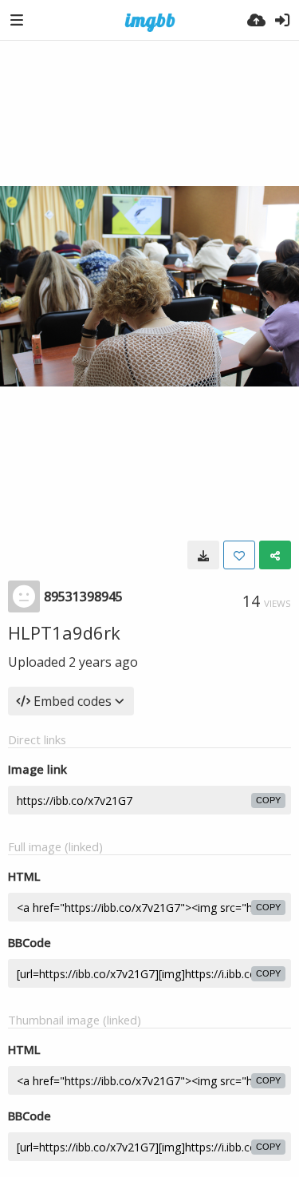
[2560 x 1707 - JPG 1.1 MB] (203, 555)
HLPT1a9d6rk (64, 632)
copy (268, 800)
